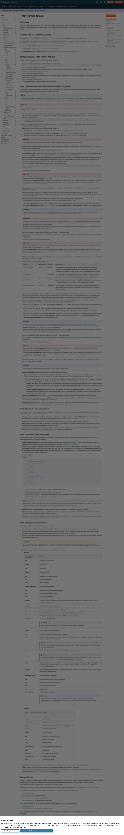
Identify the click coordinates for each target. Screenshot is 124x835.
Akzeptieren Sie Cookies (29, 831)
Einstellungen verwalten (10, 831)
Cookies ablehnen (45, 831)
